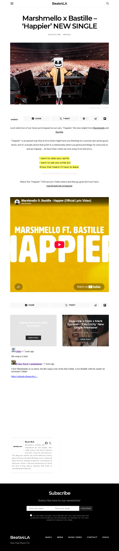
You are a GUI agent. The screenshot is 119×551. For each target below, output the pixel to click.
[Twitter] (50, 443)
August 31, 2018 (54, 34)
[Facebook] (46, 443)
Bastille (59, 131)
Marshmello (99, 127)
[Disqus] (59, 382)
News (60, 537)
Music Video (75, 537)
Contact (92, 537)
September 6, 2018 (80, 333)
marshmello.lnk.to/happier (59, 185)
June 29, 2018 (28, 331)
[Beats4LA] (18, 446)
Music (48, 537)
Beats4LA (59, 4)
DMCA (105, 537)
